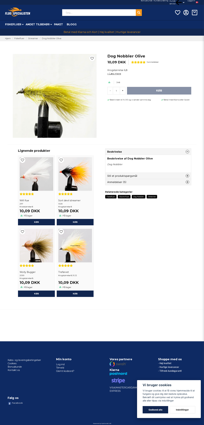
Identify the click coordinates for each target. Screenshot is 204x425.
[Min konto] (186, 12)
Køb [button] (75, 293)
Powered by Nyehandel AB (102, 423)
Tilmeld (60, 367)
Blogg (72, 24)
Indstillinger (182, 409)
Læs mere (115, 73)
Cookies (12, 363)
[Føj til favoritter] (177, 12)
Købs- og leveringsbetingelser (24, 360)
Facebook (17, 403)
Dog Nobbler (138, 197)
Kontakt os (14, 370)
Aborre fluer (124, 197)
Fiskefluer (13, 24)
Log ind (60, 364)
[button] (197, 2)
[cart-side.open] (194, 12)
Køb (36, 222)
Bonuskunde (15, 366)
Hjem (8, 38)
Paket (58, 24)
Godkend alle (155, 409)
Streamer (33, 38)
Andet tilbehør (38, 24)
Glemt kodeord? (65, 371)
